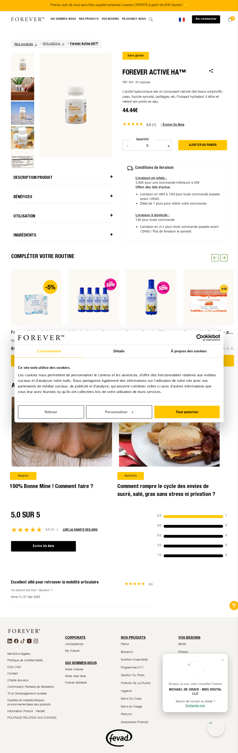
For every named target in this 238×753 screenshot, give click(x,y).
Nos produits (89, 19)
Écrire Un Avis (43, 546)
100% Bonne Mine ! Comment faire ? (51, 487)
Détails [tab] (119, 351)
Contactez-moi (195, 705)
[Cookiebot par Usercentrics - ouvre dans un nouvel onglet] (199, 337)
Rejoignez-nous (134, 19)
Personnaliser (116, 412)
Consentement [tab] (49, 351)
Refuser (51, 412)
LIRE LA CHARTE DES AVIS (80, 529)
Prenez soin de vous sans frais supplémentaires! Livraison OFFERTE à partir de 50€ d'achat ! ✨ (119, 5)
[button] (26, 44)
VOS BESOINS (110, 19)
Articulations (51, 44)
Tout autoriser (187, 412)
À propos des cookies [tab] (189, 351)
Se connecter (206, 19)
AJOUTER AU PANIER (203, 145)
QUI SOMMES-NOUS (63, 19)
